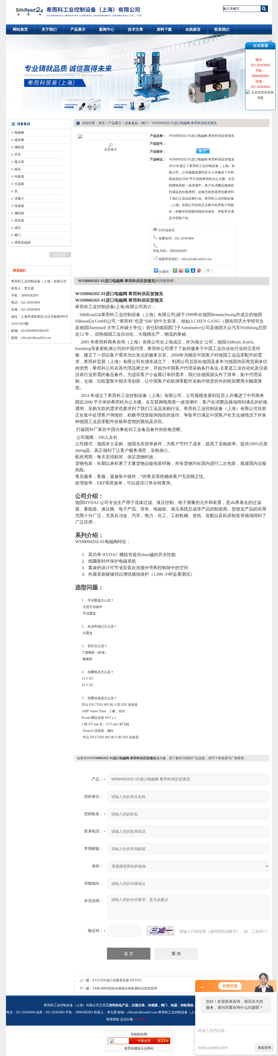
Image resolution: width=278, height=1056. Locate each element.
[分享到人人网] (193, 270)
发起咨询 (264, 1047)
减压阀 (19, 140)
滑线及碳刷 (22, 242)
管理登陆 (112, 1019)
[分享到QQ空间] (175, 270)
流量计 (19, 198)
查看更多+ (60, 255)
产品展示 (78, 29)
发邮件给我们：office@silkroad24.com (185, 259)
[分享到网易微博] (199, 270)
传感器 (19, 206)
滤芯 (17, 228)
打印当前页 (167, 230)
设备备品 (23, 124)
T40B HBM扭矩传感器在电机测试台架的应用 (125, 988)
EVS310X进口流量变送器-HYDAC (117, 980)
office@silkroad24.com (36, 338)
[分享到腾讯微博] (187, 270)
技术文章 (135, 29)
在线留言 (193, 29)
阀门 (17, 235)
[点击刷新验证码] (160, 930)
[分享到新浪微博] (181, 270)
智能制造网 (139, 1034)
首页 (101, 123)
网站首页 (20, 29)
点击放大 (110, 149)
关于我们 (49, 29)
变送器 (19, 220)
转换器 (19, 176)
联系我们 (221, 29)
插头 (17, 169)
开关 (17, 154)
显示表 (19, 162)
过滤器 (19, 184)
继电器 (19, 147)
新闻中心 (106, 29)
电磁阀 (19, 132)
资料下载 (164, 29)
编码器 (19, 213)
